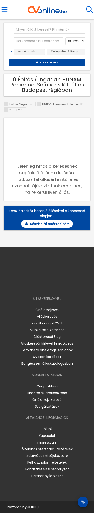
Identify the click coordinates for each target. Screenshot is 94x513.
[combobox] (49, 30)
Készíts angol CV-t (47, 323)
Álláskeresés (47, 316)
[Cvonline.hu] (47, 8)
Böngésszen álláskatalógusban (47, 363)
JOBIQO (33, 507)
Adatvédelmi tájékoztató (47, 455)
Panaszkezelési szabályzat (47, 469)
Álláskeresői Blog (47, 336)
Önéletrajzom (47, 309)
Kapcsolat (47, 435)
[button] (11, 51)
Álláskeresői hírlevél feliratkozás (47, 343)
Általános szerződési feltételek (47, 449)
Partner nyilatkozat (47, 475)
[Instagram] (43, 284)
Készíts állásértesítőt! (49, 223)
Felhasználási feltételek (47, 462)
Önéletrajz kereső (47, 399)
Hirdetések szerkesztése (47, 393)
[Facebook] (36, 284)
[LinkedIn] (51, 284)
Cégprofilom (47, 386)
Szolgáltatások (47, 406)
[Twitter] (59, 284)
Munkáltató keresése (47, 330)
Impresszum (47, 442)
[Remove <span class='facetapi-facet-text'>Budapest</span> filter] (6, 110)
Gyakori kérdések (47, 356)
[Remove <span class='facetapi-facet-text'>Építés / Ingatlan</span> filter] (6, 104)
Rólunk (47, 429)
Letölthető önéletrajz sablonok (47, 350)
